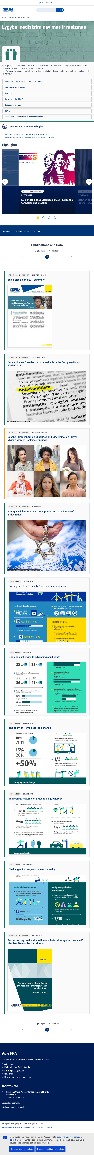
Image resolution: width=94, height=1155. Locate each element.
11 (55, 257)
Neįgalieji (8, 93)
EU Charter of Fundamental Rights (26, 126)
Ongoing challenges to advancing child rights (34, 657)
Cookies (27, 1127)
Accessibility (49, 1127)
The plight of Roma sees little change (30, 727)
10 (51, 257)
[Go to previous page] (23, 257)
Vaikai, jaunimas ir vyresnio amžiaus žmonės (24, 81)
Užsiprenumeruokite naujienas (17, 1077)
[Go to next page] (71, 257)
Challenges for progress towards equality (32, 869)
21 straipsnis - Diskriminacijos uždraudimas (39, 137)
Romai (7, 111)
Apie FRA (8, 1064)
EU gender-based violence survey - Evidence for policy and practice (47, 201)
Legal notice (18, 1127)
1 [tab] (38, 217)
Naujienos (8, 1074)
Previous (5, 182)
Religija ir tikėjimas (13, 105)
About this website (8, 1127)
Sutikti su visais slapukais (22, 1149)
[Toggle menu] (89, 9)
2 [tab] (43, 217)
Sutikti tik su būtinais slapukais (50, 1149)
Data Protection (37, 1127)
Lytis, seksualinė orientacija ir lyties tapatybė (24, 117)
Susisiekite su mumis (11, 1103)
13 (63, 257)
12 (59, 257)
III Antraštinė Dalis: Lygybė (12, 134)
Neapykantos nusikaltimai (16, 87)
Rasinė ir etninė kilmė (14, 99)
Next (89, 182)
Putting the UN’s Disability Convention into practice (38, 586)
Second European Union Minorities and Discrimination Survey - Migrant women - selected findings (43, 438)
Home (4, 17)
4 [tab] (55, 217)
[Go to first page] (19, 257)
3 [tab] (49, 217)
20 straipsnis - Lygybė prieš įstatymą (36, 134)
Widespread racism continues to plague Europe (35, 798)
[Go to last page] (75, 257)
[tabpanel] (47, 181)
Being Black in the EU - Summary (26, 279)
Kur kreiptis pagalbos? (14, 1070)
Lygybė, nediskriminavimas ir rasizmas (21, 17)
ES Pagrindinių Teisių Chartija (17, 1067)
